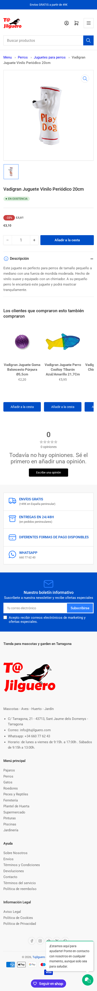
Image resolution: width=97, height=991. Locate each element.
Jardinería (10, 830)
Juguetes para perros (50, 57)
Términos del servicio (19, 883)
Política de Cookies (18, 918)
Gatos (7, 782)
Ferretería (10, 800)
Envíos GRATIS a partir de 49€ (48, 4)
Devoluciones (13, 871)
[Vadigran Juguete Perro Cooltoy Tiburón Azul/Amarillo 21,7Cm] (62, 343)
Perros (23, 57)
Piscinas (9, 824)
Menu (7, 57)
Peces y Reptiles (15, 794)
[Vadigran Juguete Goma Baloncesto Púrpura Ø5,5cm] (22, 343)
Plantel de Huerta (16, 806)
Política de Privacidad (19, 924)
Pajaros (9, 770)
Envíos (8, 859)
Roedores (10, 788)
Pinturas (9, 818)
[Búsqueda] (88, 40)
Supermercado (14, 812)
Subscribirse (80, 608)
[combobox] (48, 40)
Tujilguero (38, 957)
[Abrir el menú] (89, 23)
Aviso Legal (12, 912)
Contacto (10, 877)
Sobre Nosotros (15, 853)
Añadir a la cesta (22, 407)
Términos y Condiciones (21, 865)
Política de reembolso (20, 889)
